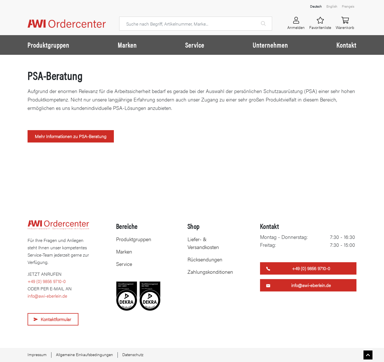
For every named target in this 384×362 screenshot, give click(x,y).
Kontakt (346, 44)
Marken (127, 44)
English (331, 6)
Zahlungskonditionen (210, 271)
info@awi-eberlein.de (47, 296)
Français (348, 6)
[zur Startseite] (67, 23)
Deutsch (316, 6)
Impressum (37, 354)
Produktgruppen (48, 44)
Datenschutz (132, 354)
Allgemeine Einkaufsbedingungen (84, 354)
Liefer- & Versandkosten (203, 243)
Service (194, 44)
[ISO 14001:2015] (126, 296)
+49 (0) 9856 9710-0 (47, 281)
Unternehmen (270, 44)
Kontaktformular (56, 319)
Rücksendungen (205, 259)
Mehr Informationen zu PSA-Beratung (71, 136)
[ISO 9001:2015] (150, 296)
